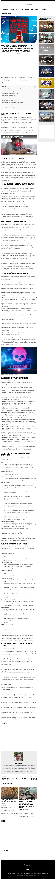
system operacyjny (30, 227)
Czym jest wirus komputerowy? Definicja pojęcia (11, 88)
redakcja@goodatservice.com (43, 871)
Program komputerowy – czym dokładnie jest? (9, 779)
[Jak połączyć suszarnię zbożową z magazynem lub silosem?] (9, 793)
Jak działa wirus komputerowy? (8, 91)
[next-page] (4, 821)
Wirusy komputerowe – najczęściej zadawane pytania (12, 107)
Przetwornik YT (17, 344)
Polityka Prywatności (12, 873)
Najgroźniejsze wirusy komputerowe (9, 100)
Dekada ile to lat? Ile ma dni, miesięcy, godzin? (46, 49)
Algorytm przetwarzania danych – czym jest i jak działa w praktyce (46, 71)
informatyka (4, 723)
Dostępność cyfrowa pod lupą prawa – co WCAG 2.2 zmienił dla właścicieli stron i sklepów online (46, 60)
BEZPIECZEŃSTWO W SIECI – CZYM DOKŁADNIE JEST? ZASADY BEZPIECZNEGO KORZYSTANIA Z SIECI (46, 105)
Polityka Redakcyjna (44, 873)
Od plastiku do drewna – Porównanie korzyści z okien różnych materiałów (46, 116)
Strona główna (4, 13)
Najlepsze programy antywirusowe (9, 104)
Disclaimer (31, 873)
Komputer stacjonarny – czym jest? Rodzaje (29, 779)
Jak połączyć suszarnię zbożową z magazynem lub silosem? (8, 801)
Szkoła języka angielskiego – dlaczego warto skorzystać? (46, 94)
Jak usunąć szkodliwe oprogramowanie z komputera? (12, 102)
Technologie (10, 13)
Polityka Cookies (20, 873)
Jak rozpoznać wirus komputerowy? (9, 97)
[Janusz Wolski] (18, 756)
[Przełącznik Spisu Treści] (33, 87)
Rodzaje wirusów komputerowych (8, 95)
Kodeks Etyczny (37, 873)
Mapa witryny (27, 871)
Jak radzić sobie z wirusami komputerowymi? (11, 93)
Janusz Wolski (18, 763)
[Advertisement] (19, 63)
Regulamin (26, 873)
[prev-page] (2, 821)
